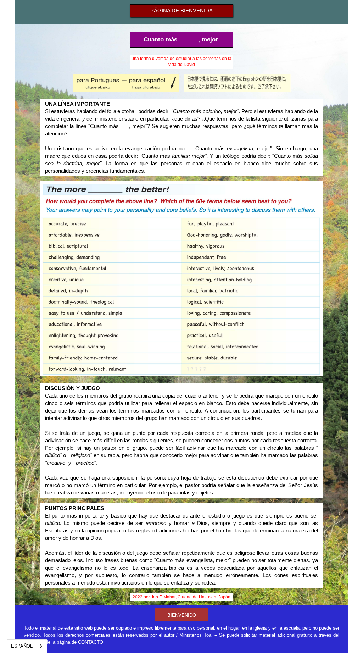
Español (22, 646)
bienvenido (181, 615)
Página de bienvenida (181, 10)
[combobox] (27, 646)
